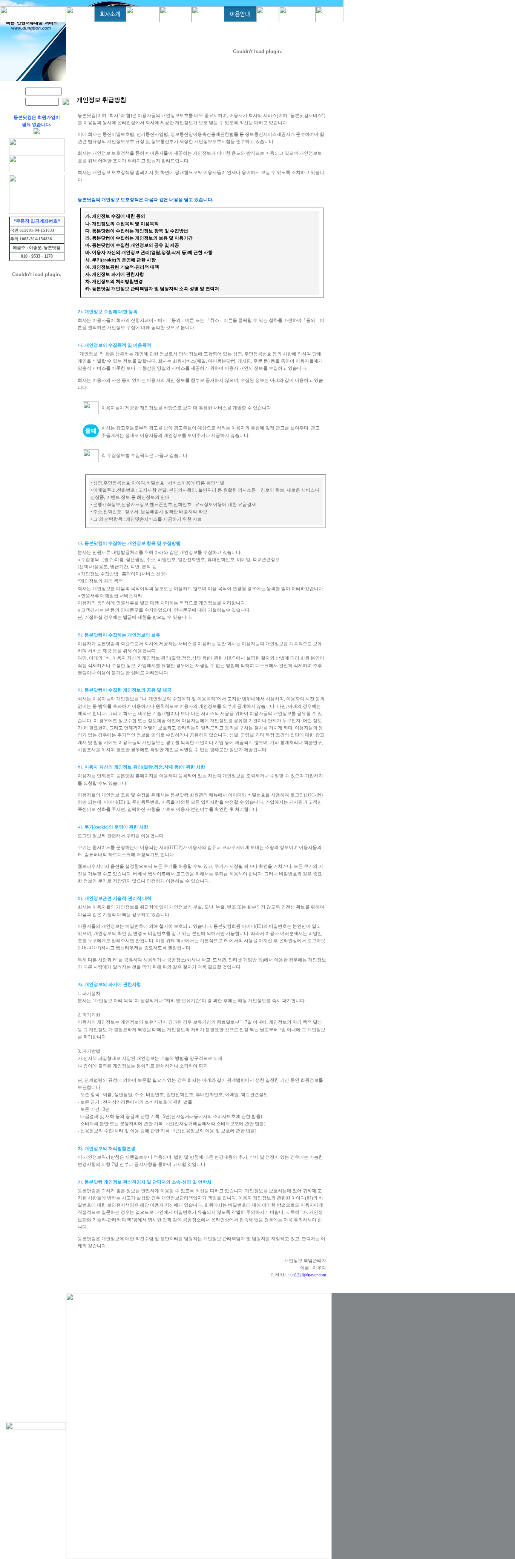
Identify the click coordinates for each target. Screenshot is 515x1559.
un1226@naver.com (308, 1275)
